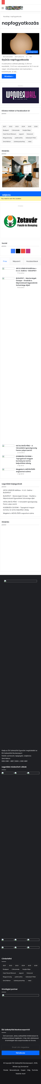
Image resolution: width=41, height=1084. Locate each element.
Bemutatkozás (14, 1070)
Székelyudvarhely (19, 141)
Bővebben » (8, 76)
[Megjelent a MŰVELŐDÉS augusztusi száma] (8, 472)
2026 (35, 126)
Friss (5, 261)
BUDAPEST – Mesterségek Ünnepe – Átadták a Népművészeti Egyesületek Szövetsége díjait (26, 281)
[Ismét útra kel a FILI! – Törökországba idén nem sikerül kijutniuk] (8, 942)
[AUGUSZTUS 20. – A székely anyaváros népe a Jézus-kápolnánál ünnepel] (21, 949)
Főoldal (5, 1070)
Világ (28, 1070)
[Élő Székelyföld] (14, 8)
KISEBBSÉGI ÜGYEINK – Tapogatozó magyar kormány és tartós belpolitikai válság (24, 459)
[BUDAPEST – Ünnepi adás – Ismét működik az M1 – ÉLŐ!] (8, 949)
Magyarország (7, 138)
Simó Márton (7, 141)
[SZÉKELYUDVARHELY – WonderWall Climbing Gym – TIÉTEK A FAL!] (33, 949)
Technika (35, 1070)
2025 (29, 126)
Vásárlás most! (20, 1073)
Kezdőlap (6, 16)
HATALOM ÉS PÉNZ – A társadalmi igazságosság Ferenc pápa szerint (26, 448)
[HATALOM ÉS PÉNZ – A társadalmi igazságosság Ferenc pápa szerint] (8, 449)
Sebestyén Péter (31, 138)
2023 (17, 126)
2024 (23, 126)
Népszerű (16, 261)
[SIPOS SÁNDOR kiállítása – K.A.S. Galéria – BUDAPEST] (8, 271)
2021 (4, 126)
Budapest (6, 130)
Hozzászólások (32, 261)
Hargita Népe (27, 130)
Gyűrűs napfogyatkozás (15, 59)
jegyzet (21, 134)
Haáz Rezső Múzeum (9, 134)
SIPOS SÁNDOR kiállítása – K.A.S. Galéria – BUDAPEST (26, 269)
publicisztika (19, 138)
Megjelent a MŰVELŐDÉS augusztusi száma (25, 470)
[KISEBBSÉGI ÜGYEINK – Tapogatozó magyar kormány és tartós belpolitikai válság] (8, 459)
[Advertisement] (20, 548)
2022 (10, 126)
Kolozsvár (30, 134)
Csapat (23, 1070)
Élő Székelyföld (8, 57)
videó (29, 141)
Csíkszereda (15, 130)
